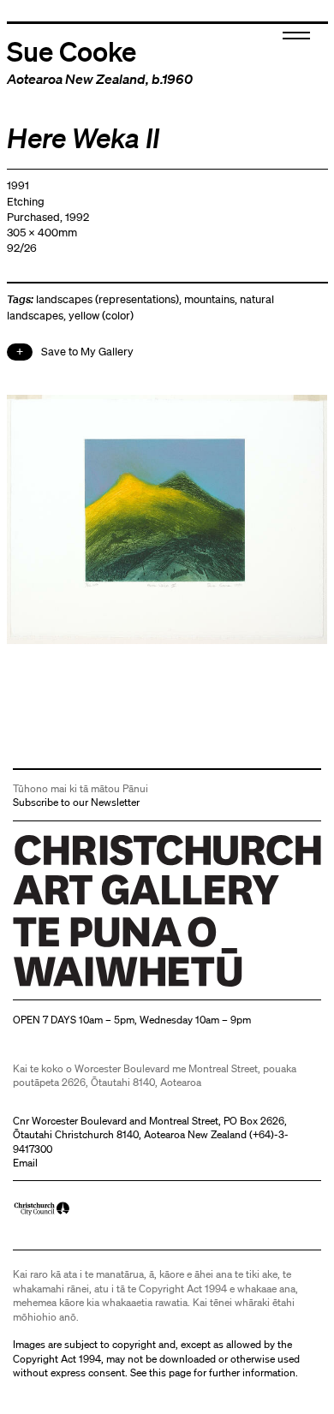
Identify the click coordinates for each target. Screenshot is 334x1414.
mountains (209, 299)
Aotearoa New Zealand (76, 78)
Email (25, 1162)
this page (170, 1372)
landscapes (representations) (107, 299)
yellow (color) (101, 315)
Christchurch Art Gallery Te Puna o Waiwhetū (115, 986)
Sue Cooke (71, 50)
